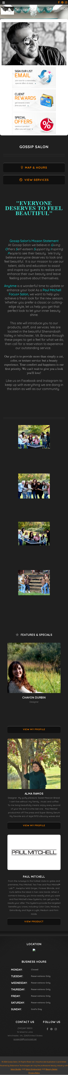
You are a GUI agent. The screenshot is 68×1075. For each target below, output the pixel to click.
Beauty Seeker (52, 1069)
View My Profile (34, 729)
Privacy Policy (34, 1073)
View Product (33, 921)
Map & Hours (36, 167)
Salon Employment (33, 1069)
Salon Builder (16, 1069)
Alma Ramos (34, 793)
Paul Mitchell (34, 876)
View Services (36, 180)
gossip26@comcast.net (25, 1039)
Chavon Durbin (34, 697)
